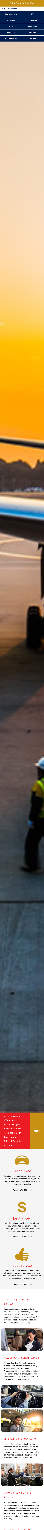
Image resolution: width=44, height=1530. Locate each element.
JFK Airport (11, 20)
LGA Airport (33, 20)
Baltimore (11, 32)
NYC (33, 14)
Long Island (11, 26)
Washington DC (11, 38)
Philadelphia (33, 26)
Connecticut (33, 32)
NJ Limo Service (10, 9)
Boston (33, 38)
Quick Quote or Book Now (22, 3)
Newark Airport (11, 14)
